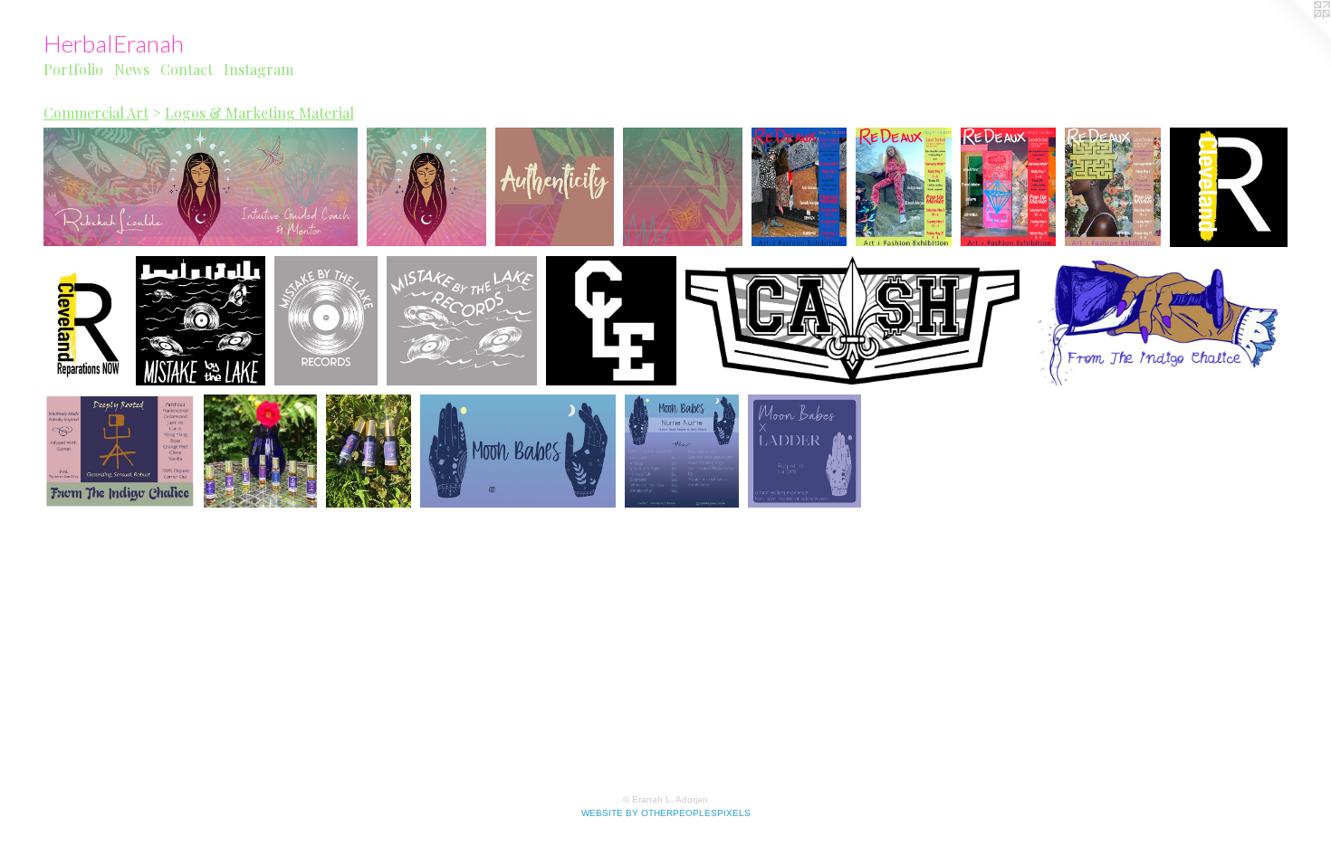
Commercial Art (95, 112)
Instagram (258, 69)
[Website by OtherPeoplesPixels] (1295, 36)
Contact (186, 69)
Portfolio (73, 69)
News (131, 69)
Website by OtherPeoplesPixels (666, 813)
